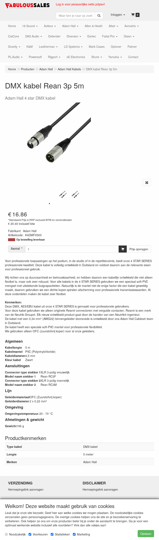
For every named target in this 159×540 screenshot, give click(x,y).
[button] (118, 14)
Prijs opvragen (138, 249)
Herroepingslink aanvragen (25, 489)
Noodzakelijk (17, 534)
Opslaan (145, 534)
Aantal (15, 248)
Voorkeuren (40, 534)
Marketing (83, 534)
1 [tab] (49, 203)
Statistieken (62, 534)
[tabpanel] (62, 195)
